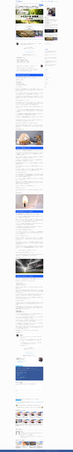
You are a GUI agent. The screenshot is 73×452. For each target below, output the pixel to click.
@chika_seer (21, 373)
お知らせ (46, 81)
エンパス (46, 71)
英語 (45, 85)
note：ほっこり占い (29, 352)
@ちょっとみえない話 (23, 375)
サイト (16, 396)
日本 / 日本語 (46, 83)
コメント (17, 384)
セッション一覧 (19, 378)
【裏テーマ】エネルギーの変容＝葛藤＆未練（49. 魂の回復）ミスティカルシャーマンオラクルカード (51, 58)
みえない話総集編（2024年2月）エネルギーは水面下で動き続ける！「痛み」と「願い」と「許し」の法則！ (50, 62)
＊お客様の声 (46, 79)
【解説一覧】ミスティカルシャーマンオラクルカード (50, 55)
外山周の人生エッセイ (47, 77)
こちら (24, 38)
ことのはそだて (19, 1)
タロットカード (47, 73)
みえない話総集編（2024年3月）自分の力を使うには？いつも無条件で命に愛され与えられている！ (50, 52)
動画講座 (52, 1)
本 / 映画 (46, 75)
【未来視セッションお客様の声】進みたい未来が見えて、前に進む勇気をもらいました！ (50, 65)
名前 (16, 390)
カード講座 (48, 1)
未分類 (45, 87)
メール (17, 393)
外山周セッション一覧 (43, 1)
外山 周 (22, 431)
